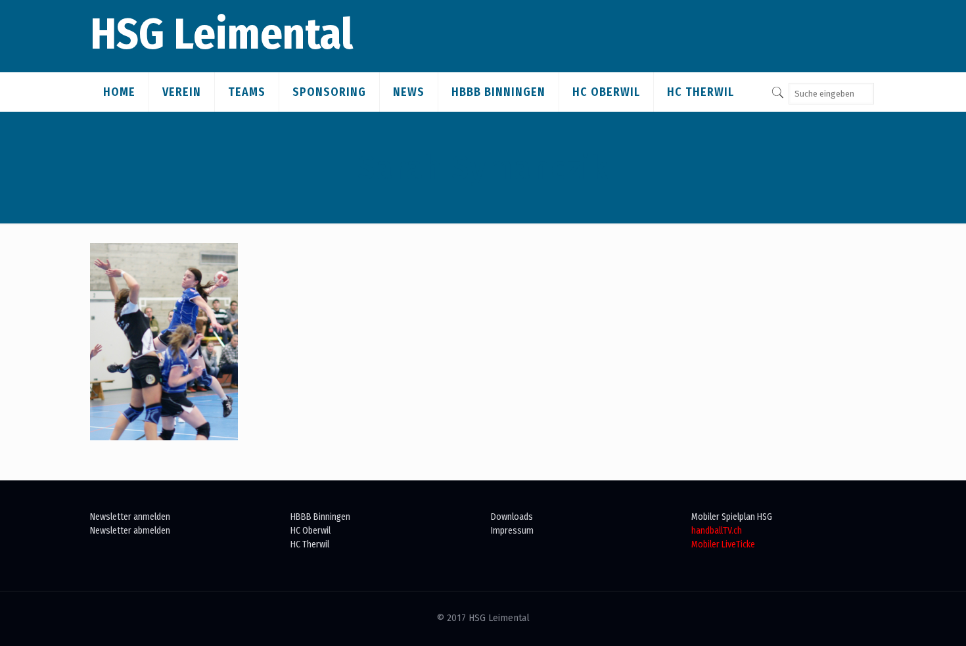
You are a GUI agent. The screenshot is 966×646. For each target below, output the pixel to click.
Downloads (512, 516)
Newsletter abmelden (130, 530)
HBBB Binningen (320, 516)
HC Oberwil (310, 530)
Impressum (512, 530)
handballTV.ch (716, 530)
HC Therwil (309, 544)
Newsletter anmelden (130, 516)
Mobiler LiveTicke (723, 544)
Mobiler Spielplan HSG (731, 516)
